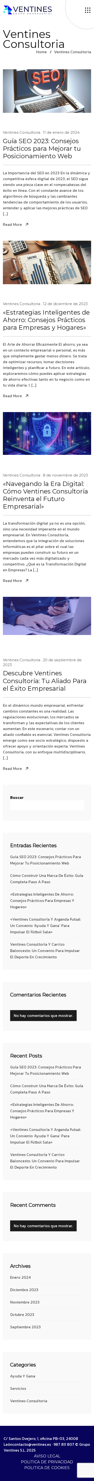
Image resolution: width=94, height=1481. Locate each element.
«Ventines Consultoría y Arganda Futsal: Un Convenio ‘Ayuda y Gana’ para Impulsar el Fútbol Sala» (45, 925)
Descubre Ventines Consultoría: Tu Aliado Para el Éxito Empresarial (45, 681)
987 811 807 (64, 1444)
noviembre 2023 (25, 1302)
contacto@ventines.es (31, 1444)
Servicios (18, 1388)
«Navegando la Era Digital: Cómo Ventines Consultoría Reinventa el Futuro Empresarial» (45, 495)
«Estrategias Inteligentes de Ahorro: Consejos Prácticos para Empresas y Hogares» (46, 320)
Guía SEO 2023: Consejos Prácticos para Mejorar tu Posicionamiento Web (42, 148)
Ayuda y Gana (22, 1376)
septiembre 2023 (25, 1327)
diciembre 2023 (24, 1290)
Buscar (17, 797)
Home (41, 52)
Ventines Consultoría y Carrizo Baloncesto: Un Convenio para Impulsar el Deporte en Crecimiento (45, 950)
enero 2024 (20, 1277)
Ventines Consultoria (72, 52)
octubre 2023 (22, 1314)
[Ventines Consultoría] (28, 9)
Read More (12, 224)
